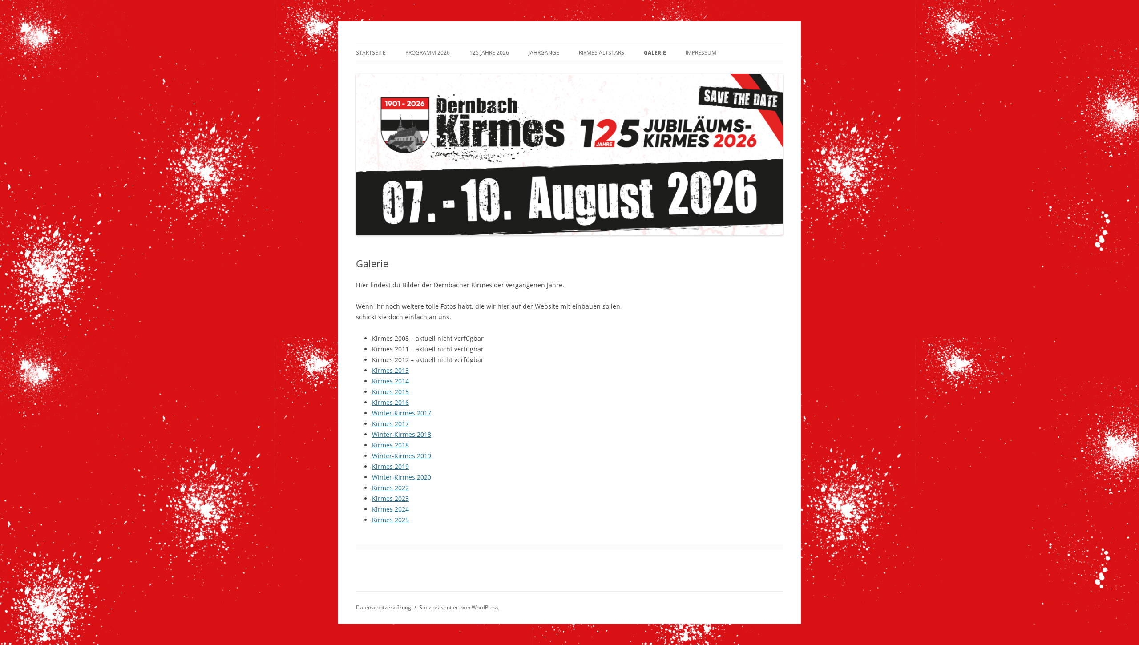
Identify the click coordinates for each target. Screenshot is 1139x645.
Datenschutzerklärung (383, 607)
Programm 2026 (427, 52)
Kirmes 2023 (390, 498)
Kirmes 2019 (390, 466)
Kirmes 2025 (390, 520)
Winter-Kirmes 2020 (401, 477)
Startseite (371, 52)
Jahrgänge (544, 52)
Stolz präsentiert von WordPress (459, 607)
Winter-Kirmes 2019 (401, 456)
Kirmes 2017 (390, 423)
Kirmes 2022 (390, 488)
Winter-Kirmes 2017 (401, 413)
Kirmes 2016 (390, 402)
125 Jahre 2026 (489, 52)
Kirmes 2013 (390, 370)
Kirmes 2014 (390, 381)
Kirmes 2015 (390, 391)
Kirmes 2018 (390, 445)
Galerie (655, 52)
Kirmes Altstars (601, 52)
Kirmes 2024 (390, 509)
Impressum (701, 52)
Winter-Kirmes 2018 (401, 434)
